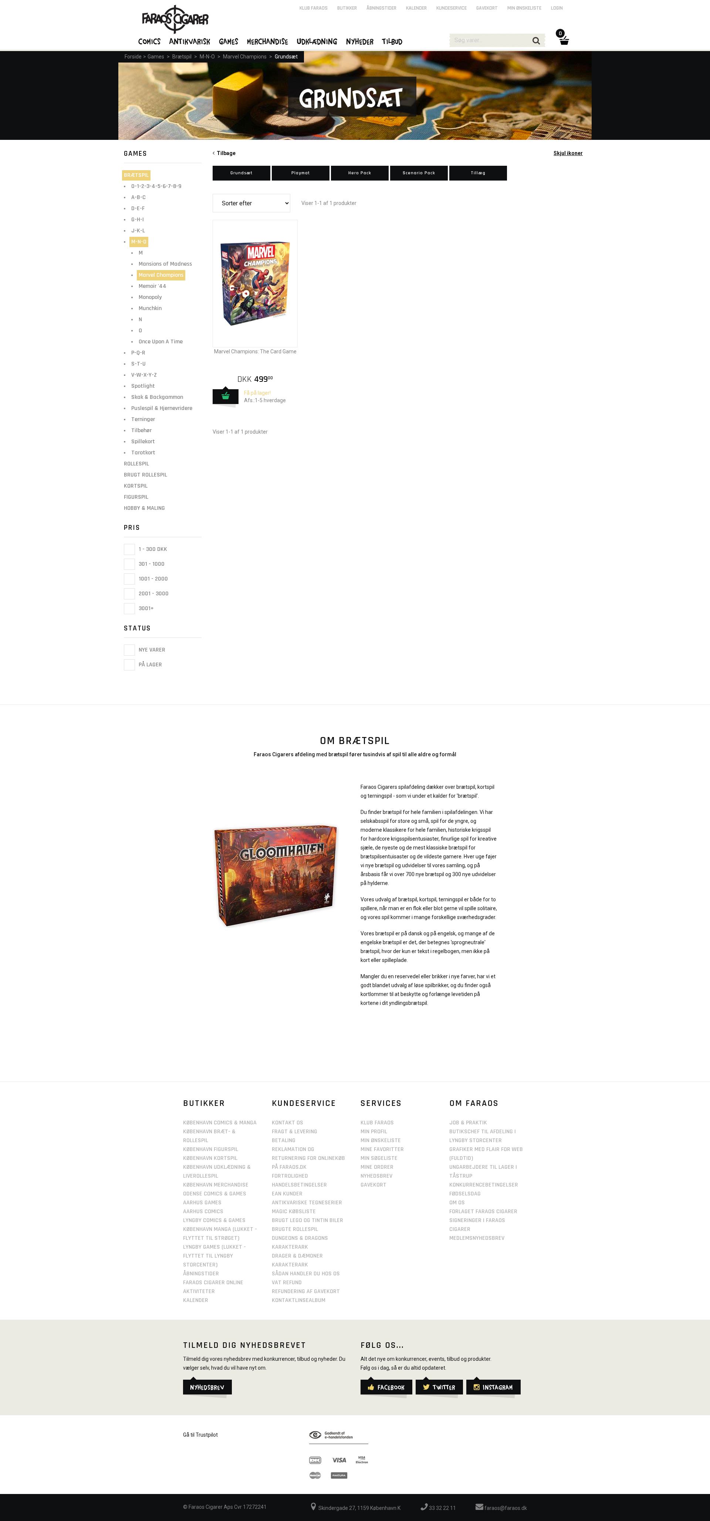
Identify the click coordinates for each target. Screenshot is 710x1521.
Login (557, 8)
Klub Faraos (314, 8)
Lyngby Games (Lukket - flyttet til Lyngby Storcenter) (214, 1256)
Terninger (143, 419)
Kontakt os (287, 1123)
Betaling (283, 1140)
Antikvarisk (190, 41)
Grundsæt (286, 57)
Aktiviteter (199, 1291)
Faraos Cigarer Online (213, 1282)
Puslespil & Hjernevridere (161, 408)
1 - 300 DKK (152, 549)
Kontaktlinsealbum (298, 1300)
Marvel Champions (245, 57)
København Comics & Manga (220, 1123)
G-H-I (137, 219)
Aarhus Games (202, 1203)
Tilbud (393, 41)
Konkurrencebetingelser (483, 1185)
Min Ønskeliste (381, 1140)
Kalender (416, 8)
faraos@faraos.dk (505, 1508)
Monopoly (150, 297)
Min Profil (374, 1131)
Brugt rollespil (145, 475)
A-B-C (138, 197)
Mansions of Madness (165, 264)
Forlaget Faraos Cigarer (483, 1211)
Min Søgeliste (379, 1158)
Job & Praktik (468, 1123)
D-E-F (138, 208)
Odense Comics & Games (214, 1194)
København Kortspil (210, 1158)
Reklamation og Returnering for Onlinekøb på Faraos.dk (308, 1158)
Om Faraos (474, 1103)
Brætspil (182, 57)
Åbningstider (381, 8)
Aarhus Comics (203, 1211)
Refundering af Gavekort (306, 1291)
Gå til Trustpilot (200, 1435)
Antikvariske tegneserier (307, 1203)
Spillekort (143, 441)
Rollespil (136, 464)
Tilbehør (141, 430)
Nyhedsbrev (376, 1176)
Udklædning (317, 41)
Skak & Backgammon (157, 397)
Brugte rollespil (295, 1229)
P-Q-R (138, 353)
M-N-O (207, 57)
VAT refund (287, 1282)
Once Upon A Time (161, 342)
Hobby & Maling (144, 508)
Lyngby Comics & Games (214, 1220)
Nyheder (360, 41)
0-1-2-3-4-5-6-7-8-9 (156, 186)
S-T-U (138, 364)
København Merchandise (215, 1185)
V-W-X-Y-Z (144, 375)
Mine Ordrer (377, 1167)
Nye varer (151, 650)
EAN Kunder (287, 1194)
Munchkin (150, 308)
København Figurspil (210, 1149)
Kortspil (136, 486)
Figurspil (136, 497)
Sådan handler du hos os (306, 1274)
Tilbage (225, 153)
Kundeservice (451, 8)
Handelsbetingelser (299, 1185)
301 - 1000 (151, 564)
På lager (149, 665)
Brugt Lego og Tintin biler (307, 1220)
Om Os (457, 1203)
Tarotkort (143, 453)
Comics (150, 41)
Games (156, 57)
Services (381, 1103)
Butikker (347, 8)
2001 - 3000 (153, 594)
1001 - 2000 (152, 579)
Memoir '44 (152, 286)
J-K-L (138, 231)
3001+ (145, 608)
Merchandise (267, 41)
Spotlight (143, 386)
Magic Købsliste (294, 1211)
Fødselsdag (465, 1194)
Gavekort (487, 8)
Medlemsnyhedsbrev (476, 1238)
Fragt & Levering (294, 1131)
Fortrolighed (290, 1176)
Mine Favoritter (382, 1149)
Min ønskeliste (524, 8)
